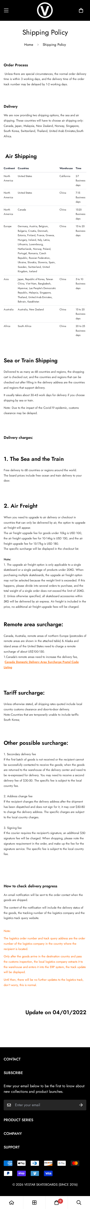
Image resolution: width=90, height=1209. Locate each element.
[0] (56, 1202)
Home (28, 44)
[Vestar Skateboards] (45, 10)
